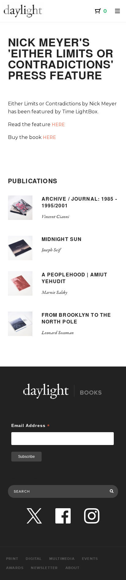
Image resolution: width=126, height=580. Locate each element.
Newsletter (44, 568)
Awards (15, 568)
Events (90, 558)
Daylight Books (23, 11)
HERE (58, 124)
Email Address (30, 426)
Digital (34, 558)
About (72, 568)
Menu (117, 11)
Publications (32, 180)
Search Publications (28, 478)
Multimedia (62, 558)
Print (12, 558)
